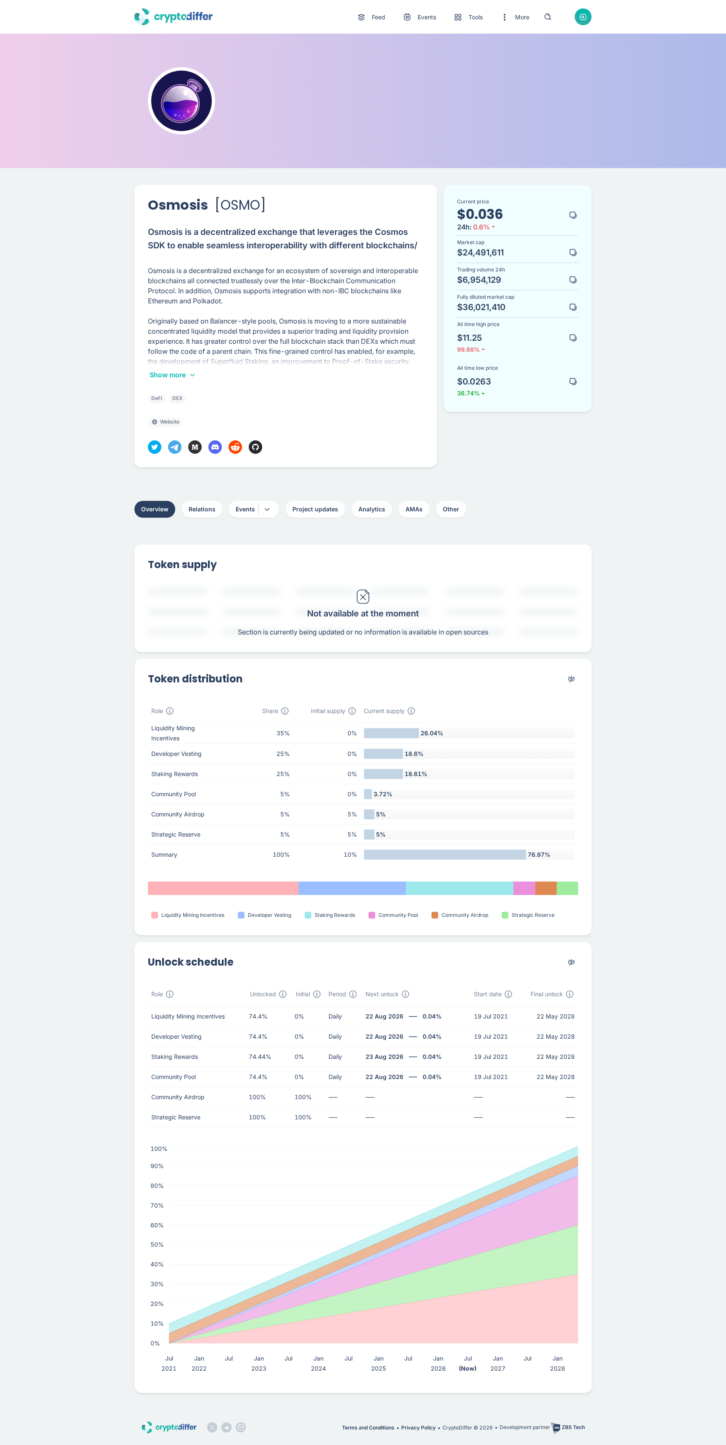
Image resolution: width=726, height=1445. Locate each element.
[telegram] (175, 447)
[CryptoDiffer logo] (173, 16)
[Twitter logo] (212, 1427)
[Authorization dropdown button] (583, 16)
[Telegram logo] (226, 1427)
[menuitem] (370, 17)
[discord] (215, 447)
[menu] (443, 17)
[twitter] (154, 447)
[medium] (195, 447)
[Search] (548, 17)
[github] (255, 447)
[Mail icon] (240, 1427)
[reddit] (235, 447)
